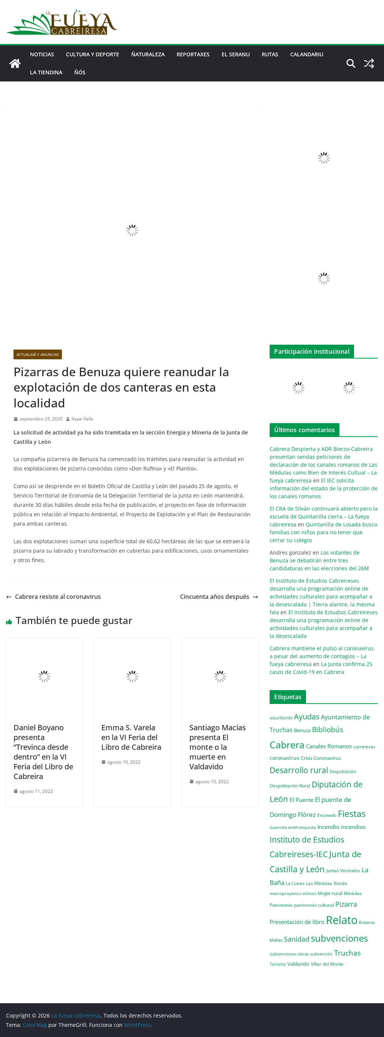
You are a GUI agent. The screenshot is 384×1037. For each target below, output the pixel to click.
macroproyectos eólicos (293, 893)
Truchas (347, 952)
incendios (353, 827)
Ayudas (307, 716)
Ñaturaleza (148, 54)
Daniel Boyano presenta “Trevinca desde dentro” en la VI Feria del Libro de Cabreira (43, 751)
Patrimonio (281, 905)
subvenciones (339, 938)
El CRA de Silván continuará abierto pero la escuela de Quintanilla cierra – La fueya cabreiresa (324, 516)
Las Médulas (319, 883)
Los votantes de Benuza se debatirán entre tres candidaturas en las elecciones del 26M (319, 560)
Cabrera (287, 744)
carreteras (364, 746)
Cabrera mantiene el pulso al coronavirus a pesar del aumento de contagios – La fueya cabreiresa (322, 656)
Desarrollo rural (299, 769)
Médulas (353, 893)
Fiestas (352, 814)
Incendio (328, 827)
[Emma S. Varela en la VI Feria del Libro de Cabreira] (132, 643)
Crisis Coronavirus (321, 758)
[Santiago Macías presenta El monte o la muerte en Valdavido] (220, 643)
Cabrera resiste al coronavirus (58, 596)
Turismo (278, 964)
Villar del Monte (327, 964)
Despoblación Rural (290, 785)
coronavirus (284, 757)
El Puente (302, 799)
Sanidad (296, 939)
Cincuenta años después (214, 596)
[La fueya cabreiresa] (15, 63)
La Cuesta (295, 883)
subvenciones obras (289, 954)
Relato (341, 919)
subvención (321, 954)
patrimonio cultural (314, 905)
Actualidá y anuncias (37, 354)
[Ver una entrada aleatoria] (369, 63)
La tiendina (46, 72)
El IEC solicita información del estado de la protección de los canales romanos (324, 488)
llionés (340, 883)
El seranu (236, 54)
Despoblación (343, 771)
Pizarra (346, 904)
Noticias (42, 54)
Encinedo (326, 815)
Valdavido (298, 963)
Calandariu (306, 54)
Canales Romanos (329, 746)
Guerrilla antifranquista (293, 827)
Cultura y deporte (92, 54)
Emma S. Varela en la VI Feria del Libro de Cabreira (131, 737)
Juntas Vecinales (343, 870)
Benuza (302, 730)
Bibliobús (327, 729)
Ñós (80, 72)
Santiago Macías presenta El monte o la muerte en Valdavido (217, 747)
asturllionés (281, 717)
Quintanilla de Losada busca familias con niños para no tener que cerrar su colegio (323, 532)
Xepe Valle (82, 419)
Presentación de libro (297, 921)
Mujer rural (330, 893)
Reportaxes (193, 54)
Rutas (270, 54)
